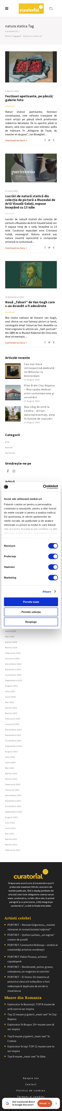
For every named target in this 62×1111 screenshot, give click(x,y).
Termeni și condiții (31, 1096)
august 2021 (11, 817)
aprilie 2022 (11, 773)
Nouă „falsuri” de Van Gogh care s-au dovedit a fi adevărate (30, 304)
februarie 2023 (12, 718)
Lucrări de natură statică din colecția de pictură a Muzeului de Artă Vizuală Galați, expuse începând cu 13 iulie (30, 201)
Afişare (46, 591)
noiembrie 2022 (13, 735)
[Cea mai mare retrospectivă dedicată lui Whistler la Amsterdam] (13, 371)
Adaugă (43, 1103)
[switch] (53, 556)
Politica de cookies (31, 1090)
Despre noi (31, 1078)
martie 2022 (11, 779)
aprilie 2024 (11, 642)
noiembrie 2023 (13, 669)
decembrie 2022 (13, 729)
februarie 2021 (12, 850)
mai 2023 (9, 702)
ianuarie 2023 (12, 724)
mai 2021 (9, 833)
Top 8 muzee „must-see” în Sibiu (26, 1056)
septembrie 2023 (13, 680)
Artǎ (7, 442)
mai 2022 (9, 768)
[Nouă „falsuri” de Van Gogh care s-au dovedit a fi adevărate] (31, 274)
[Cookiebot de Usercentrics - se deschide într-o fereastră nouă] (43, 487)
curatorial (11, 31)
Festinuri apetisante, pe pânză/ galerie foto (29, 98)
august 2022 (11, 751)
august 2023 (11, 686)
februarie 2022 (12, 784)
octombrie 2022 (13, 740)
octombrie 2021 (13, 806)
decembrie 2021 (13, 795)
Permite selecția (31, 611)
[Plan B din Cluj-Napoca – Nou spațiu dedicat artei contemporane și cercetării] (13, 392)
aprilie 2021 (11, 839)
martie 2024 (11, 647)
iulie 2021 (10, 822)
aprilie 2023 (11, 707)
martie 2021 (11, 844)
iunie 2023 (10, 697)
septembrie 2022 (13, 746)
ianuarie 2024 (12, 658)
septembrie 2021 (13, 811)
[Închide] (56, 1103)
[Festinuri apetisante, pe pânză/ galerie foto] (31, 66)
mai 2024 (9, 636)
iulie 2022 (10, 757)
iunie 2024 (10, 631)
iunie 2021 (10, 828)
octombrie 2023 (13, 675)
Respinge (31, 621)
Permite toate (31, 601)
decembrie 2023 (13, 664)
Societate (10, 453)
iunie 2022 (10, 762)
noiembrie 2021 (13, 801)
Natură (8, 447)
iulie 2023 (10, 691)
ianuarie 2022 (12, 790)
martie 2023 (11, 713)
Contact (31, 1084)
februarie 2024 (12, 653)
